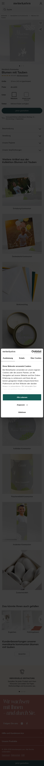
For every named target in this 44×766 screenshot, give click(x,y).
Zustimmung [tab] (8, 358)
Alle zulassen (22, 397)
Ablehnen (22, 412)
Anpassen (21, 405)
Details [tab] (22, 358)
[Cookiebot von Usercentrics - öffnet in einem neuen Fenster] (31, 351)
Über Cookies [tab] (36, 358)
